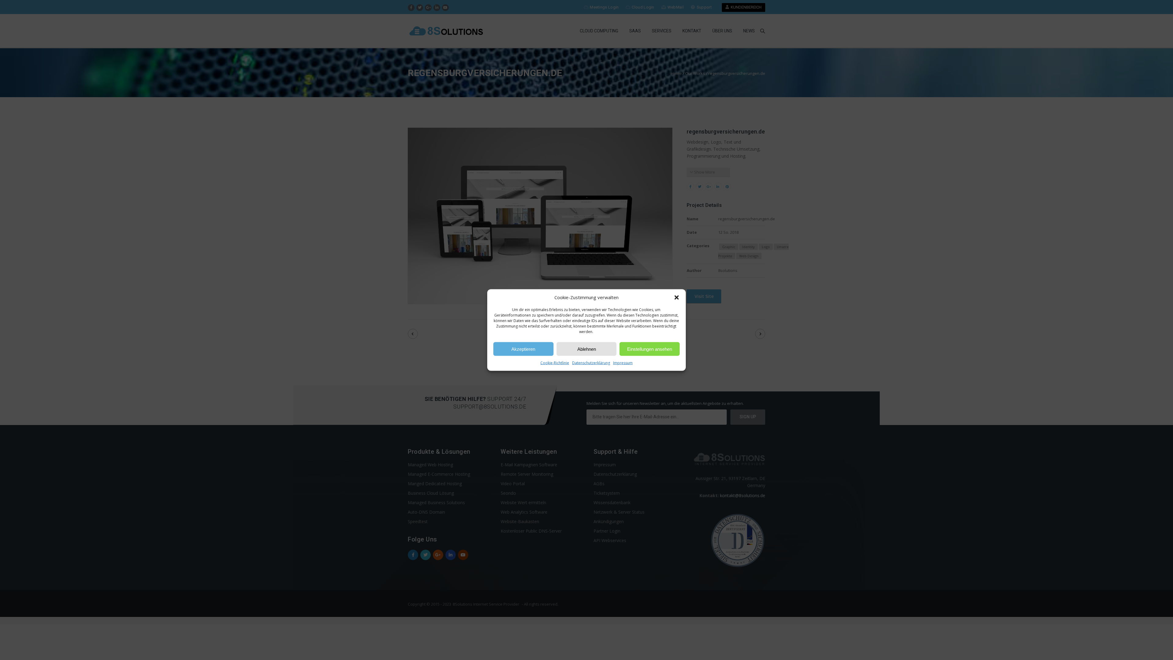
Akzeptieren (523, 348)
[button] (677, 297)
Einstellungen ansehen (649, 348)
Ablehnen (586, 348)
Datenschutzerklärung (591, 362)
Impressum (623, 362)
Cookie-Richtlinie (554, 362)
